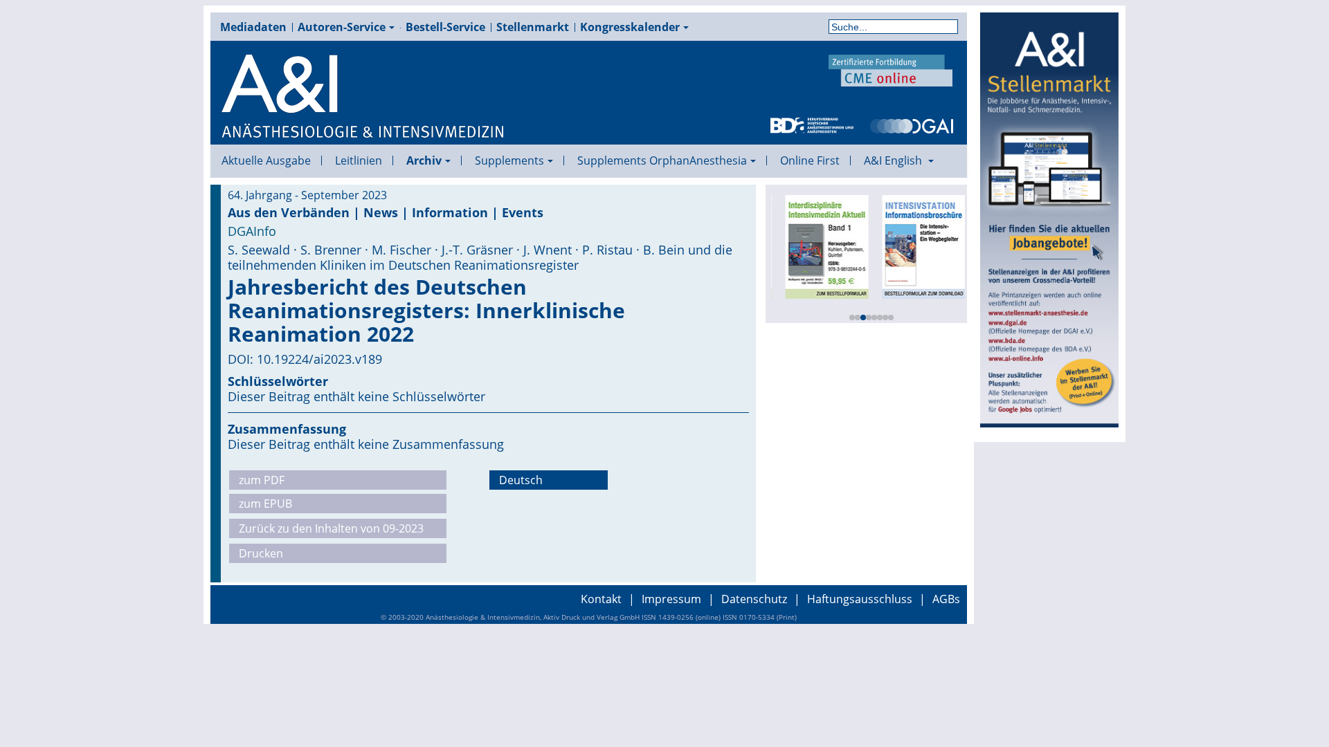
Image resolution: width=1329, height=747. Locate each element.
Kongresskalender (630, 27)
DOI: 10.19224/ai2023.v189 (305, 359)
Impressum (671, 599)
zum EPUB (265, 503)
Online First (810, 160)
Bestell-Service (445, 27)
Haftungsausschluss (859, 599)
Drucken (261, 553)
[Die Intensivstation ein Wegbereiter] (919, 245)
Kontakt (601, 599)
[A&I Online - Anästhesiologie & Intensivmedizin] (363, 97)
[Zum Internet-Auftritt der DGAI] (911, 124)
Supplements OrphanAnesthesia (662, 160)
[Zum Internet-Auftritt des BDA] (811, 124)
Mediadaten (253, 27)
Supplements (509, 160)
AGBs (946, 599)
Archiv (424, 160)
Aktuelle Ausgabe (266, 160)
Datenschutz (754, 599)
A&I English (894, 160)
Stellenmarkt (532, 27)
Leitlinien (358, 160)
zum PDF (261, 480)
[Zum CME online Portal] (891, 69)
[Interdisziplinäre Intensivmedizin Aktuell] (822, 245)
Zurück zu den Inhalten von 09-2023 (331, 528)
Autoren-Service (342, 27)
